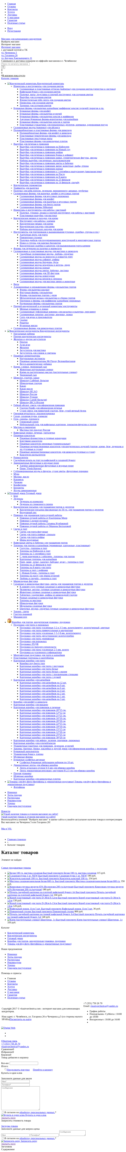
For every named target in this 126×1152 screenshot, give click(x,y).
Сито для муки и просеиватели (36, 317)
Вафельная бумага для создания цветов (40, 91)
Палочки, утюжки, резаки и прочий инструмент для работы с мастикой (57, 212)
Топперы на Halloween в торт (35, 551)
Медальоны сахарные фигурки (36, 606)
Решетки (24, 322)
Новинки (12, 792)
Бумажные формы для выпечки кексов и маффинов (47, 116)
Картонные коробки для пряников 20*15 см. (43, 710)
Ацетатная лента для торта (34, 234)
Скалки (24, 320)
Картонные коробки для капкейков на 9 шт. (42, 685)
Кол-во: (5, 1063)
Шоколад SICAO (28, 391)
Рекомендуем (14, 800)
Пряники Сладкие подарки (34, 520)
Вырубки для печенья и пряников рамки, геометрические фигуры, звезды (58, 157)
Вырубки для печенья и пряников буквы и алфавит (46, 155)
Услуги (11, 12)
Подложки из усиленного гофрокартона (41, 652)
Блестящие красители (31, 441)
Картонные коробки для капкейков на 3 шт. (42, 699)
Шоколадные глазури (31, 383)
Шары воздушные (29, 540)
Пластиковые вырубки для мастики (38, 215)
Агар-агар (25, 344)
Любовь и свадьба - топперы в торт (38, 578)
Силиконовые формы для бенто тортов (40, 204)
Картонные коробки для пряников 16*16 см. (43, 718)
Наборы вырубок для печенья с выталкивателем (45, 160)
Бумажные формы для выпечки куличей (41, 113)
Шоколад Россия (28, 394)
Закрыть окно (8, 1118)
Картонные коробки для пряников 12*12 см (42, 713)
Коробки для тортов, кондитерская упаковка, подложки (36, 941)
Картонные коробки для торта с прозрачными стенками (49, 674)
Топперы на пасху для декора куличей (39, 575)
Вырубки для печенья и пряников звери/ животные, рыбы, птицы (54, 166)
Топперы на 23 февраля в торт (35, 564)
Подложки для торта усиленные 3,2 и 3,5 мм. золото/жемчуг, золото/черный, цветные (65, 627)
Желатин (24, 347)
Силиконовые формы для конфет (37, 199)
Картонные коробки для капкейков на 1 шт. (42, 696)
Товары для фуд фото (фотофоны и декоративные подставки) (39, 944)
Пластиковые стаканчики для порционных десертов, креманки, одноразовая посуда (64, 124)
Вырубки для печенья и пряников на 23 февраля (45, 179)
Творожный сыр (28, 375)
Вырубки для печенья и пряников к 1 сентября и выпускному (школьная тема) (61, 171)
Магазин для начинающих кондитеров (21, 39)
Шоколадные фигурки (31, 603)
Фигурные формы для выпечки (36, 292)
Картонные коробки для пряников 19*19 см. (43, 726)
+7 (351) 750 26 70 (10, 1043)
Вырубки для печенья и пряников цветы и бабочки (46, 163)
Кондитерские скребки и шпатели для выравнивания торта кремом (55, 245)
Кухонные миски (28, 325)
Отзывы (11, 6)
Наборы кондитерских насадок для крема (41, 229)
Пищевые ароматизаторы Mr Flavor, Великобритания (47, 361)
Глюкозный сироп (29, 421)
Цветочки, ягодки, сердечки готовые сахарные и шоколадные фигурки (57, 608)
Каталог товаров (10, 78)
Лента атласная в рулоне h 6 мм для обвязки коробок (47, 768)
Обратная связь (9, 1041)
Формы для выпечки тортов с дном (38, 295)
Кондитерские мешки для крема (36, 223)
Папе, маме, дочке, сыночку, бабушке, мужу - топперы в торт (52, 562)
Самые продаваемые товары (16, 867)
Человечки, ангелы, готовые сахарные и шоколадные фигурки (52, 589)
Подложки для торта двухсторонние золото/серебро (47, 636)
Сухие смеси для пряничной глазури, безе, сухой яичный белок (53, 410)
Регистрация (14, 31)
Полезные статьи (16, 23)
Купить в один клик (35, 1115)
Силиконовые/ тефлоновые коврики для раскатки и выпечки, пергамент (58, 311)
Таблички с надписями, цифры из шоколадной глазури (48, 595)
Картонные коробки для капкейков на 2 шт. (42, 693)
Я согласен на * (30, 1112)
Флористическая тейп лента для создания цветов (45, 100)
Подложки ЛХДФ (29, 644)
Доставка (12, 14)
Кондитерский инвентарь (20, 933)
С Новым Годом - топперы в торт (37, 573)
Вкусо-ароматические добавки (36, 364)
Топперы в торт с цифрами (34, 570)
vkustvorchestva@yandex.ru (104, 1006)
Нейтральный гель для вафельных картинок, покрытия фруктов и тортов (58, 424)
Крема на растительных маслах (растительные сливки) (48, 372)
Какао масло (26, 388)
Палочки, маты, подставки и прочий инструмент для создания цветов (56, 94)
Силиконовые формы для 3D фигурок (39, 273)
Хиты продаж (14, 795)
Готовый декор (15, 938)
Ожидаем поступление (19, 806)
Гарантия (12, 20)
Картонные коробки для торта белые (39, 669)
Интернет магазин (10, 47)
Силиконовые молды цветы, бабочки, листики (44, 270)
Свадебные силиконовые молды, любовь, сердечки (46, 254)
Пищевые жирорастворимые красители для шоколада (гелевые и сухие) (57, 452)
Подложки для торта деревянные (37, 638)
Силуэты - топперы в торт (33, 548)
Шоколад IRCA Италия (32, 402)
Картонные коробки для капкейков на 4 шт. (42, 691)
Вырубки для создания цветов (35, 97)
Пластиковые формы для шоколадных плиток (44, 141)
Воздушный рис (28, 512)
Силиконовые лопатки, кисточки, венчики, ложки (46, 314)
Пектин (24, 342)
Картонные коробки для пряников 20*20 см (42, 721)
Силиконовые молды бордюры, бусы (39, 262)
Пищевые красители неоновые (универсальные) (45, 443)
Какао (23, 386)
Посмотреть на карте (21, 1019)
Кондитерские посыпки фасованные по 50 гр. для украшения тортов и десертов (62, 509)
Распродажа (13, 798)
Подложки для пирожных (33, 641)
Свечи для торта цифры (32, 537)
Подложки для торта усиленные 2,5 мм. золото (44, 649)
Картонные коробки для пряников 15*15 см (42, 729)
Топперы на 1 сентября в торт (35, 553)
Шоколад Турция (28, 397)
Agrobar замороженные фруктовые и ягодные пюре (47, 465)
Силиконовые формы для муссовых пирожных (44, 196)
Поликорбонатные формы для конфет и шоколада (46, 133)
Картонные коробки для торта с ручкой (40, 677)
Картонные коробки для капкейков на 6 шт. (42, 688)
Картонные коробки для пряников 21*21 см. (43, 715)
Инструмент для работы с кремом (37, 221)
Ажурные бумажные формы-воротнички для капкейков (49, 119)
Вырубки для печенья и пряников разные (41, 168)
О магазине (13, 17)
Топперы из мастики (30, 600)
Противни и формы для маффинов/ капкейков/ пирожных (50, 300)
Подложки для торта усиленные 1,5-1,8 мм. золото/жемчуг (50, 633)
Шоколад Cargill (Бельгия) (33, 399)
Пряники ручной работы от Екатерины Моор (43, 518)
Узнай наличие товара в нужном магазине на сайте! (28, 816)
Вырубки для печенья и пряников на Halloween (44, 146)
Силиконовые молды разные (35, 267)
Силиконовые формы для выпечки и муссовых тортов (48, 201)
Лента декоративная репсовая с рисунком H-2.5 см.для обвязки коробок (57, 770)
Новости (5, 811)
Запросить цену (28, 1141)
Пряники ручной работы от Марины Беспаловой (45, 526)
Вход (10, 28)
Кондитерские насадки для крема (37, 226)
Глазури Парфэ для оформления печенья (41, 408)
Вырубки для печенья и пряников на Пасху (42, 174)
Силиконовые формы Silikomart (36, 207)
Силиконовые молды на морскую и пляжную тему (46, 256)
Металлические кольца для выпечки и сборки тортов (47, 298)
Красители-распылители (32, 454)
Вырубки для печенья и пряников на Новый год (45, 149)
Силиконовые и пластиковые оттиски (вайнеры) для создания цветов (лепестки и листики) (68, 89)
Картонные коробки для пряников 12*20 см (42, 732)
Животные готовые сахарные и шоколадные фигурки (48, 592)
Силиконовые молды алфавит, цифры (39, 259)
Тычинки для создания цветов (35, 105)
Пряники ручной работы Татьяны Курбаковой (44, 523)
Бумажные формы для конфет (35, 111)
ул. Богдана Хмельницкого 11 (16, 58)
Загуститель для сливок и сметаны (38, 353)
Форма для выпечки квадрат (34, 289)
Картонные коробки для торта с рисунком (42, 666)
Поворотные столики (31, 237)
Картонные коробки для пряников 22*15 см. (43, 724)
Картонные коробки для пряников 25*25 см (42, 735)
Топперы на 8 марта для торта (35, 567)
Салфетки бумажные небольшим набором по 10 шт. (47, 762)
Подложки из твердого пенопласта (38, 647)
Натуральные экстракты (32, 358)
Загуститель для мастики (33, 350)
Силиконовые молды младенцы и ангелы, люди (45, 265)
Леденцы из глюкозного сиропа (36, 504)
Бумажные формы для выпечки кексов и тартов (45, 122)
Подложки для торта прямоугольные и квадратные (46, 630)
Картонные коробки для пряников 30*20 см (42, 737)
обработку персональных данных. (37, 1112)
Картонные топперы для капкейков (38, 559)
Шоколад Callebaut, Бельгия (34, 380)
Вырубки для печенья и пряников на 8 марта (43, 177)
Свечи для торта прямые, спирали (37, 534)
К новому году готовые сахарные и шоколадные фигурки (50, 586)
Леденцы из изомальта (31, 501)
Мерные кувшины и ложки (34, 309)
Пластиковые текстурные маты (36, 138)
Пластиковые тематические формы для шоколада (45, 135)
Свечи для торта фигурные (34, 531)
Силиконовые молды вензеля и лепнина (41, 278)
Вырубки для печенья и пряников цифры (41, 152)
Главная (11, 3)
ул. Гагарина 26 (9, 55)
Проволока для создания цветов (36, 102)
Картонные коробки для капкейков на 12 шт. (43, 682)
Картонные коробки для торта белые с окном (43, 671)
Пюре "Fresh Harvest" (31, 468)
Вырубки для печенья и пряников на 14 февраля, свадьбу (49, 182)
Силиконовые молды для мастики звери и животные (47, 281)
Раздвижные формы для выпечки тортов (41, 303)
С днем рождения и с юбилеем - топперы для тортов (47, 556)
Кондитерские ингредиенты (22, 935)
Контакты (12, 9)
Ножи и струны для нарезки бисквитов (40, 243)
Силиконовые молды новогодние (37, 276)
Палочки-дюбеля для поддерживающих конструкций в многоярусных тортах (60, 240)
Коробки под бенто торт (32, 663)
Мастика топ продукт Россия (35, 430)
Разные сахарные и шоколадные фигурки (41, 597)
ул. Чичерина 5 (9, 52)
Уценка (11, 803)
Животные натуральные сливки (36, 369)
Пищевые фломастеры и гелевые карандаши (43, 438)
